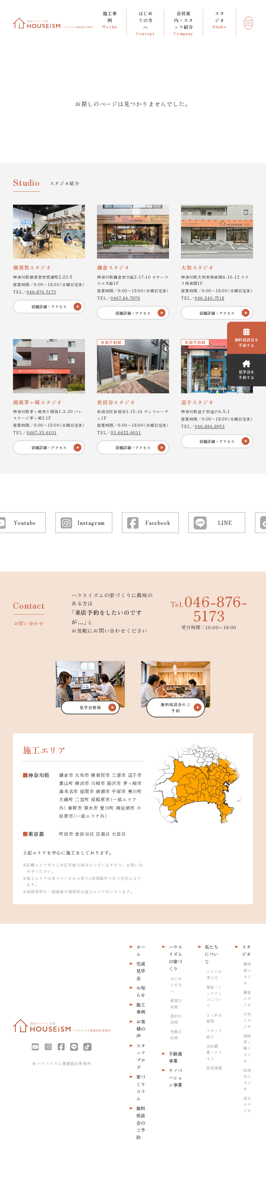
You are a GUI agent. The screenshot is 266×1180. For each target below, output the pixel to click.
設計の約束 (176, 1019)
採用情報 (214, 1068)
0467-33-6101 (42, 432)
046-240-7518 (209, 298)
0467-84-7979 (125, 298)
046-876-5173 (41, 292)
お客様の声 (140, 1028)
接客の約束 (176, 1003)
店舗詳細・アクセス (48, 306)
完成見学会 (140, 971)
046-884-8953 (210, 426)
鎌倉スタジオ (247, 998)
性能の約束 (176, 1034)
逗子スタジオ (247, 1104)
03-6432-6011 (126, 432)
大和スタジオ (247, 1020)
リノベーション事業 (175, 1077)
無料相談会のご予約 (140, 1123)
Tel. (209, 608)
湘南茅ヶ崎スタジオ (247, 1048)
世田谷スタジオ (247, 1079)
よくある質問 (214, 1018)
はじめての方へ (176, 985)
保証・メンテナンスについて (214, 996)
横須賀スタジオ (247, 973)
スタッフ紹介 (214, 1033)
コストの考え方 (214, 974)
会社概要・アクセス (214, 1052)
